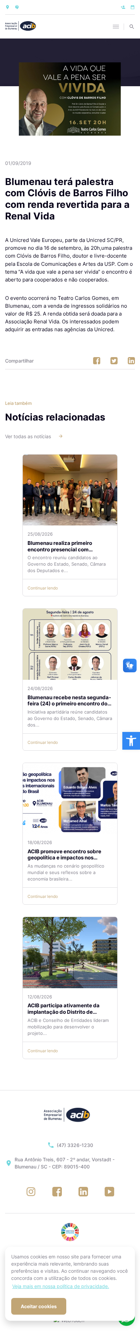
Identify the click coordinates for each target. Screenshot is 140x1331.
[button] (131, 741)
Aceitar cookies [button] (39, 1306)
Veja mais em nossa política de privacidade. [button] (60, 1286)
